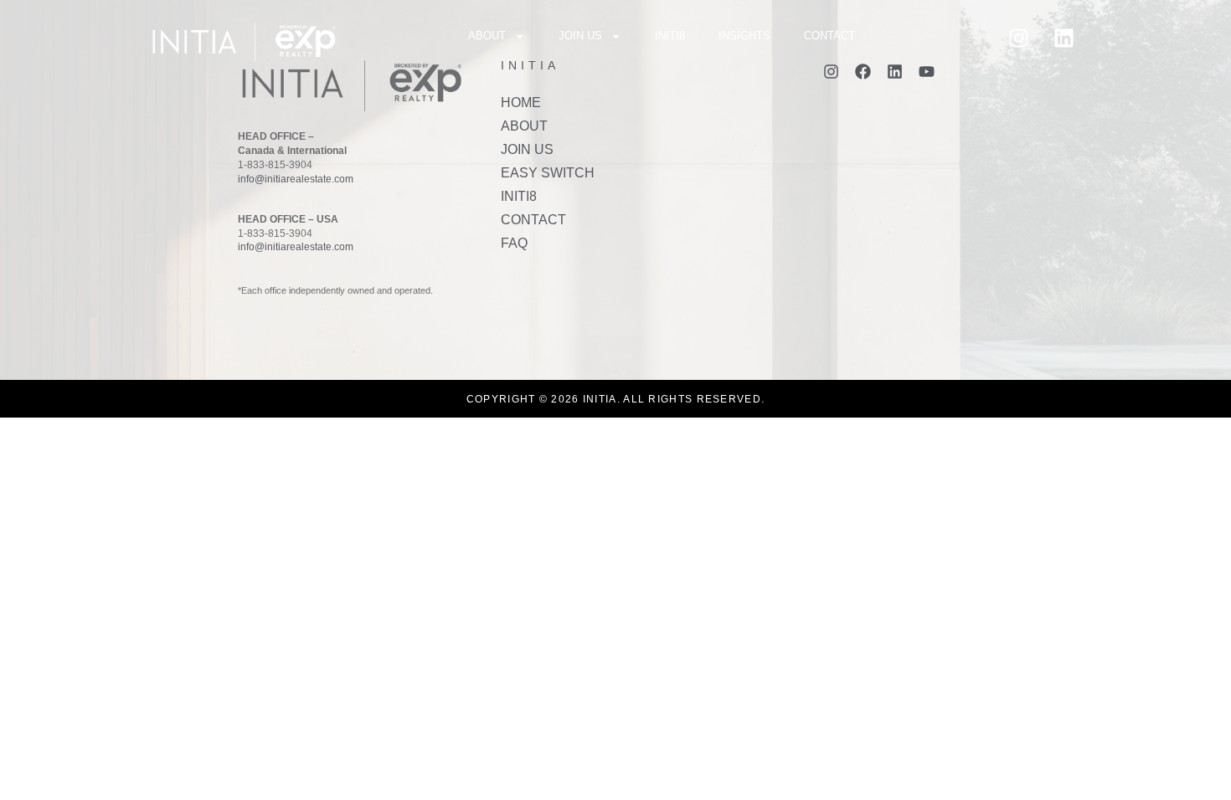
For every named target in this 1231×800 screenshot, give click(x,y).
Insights (744, 35)
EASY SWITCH (548, 173)
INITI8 (670, 35)
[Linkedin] (1063, 38)
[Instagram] (1018, 38)
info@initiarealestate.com (295, 179)
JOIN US (580, 35)
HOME (521, 102)
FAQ (514, 243)
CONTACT (829, 35)
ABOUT (487, 35)
